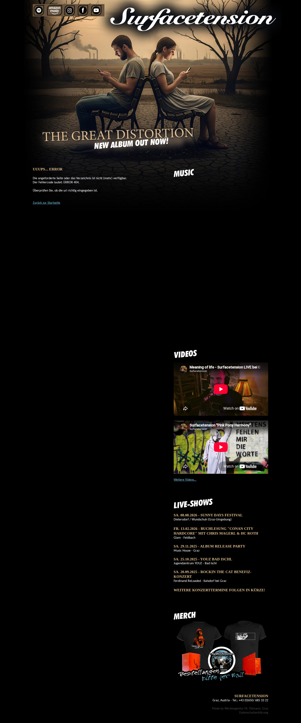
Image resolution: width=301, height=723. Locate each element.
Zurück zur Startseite (46, 203)
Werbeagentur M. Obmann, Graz (246, 708)
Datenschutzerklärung (253, 712)
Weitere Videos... (185, 480)
